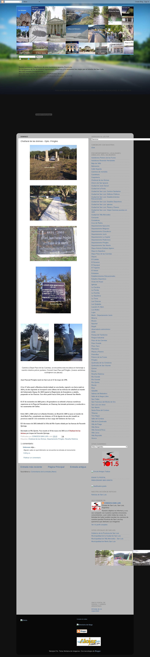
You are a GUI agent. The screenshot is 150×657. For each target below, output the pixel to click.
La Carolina (95, 287)
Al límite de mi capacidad (96, 610)
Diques (94, 257)
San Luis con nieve (98, 405)
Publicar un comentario (32, 458)
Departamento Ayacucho (100, 226)
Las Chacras (96, 301)
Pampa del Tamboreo (99, 335)
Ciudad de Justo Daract (100, 186)
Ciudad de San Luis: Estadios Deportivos (106, 202)
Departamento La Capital (100, 237)
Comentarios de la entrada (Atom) (43, 472)
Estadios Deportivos (98, 279)
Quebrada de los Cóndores (101, 363)
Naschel (94, 324)
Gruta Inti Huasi (97, 282)
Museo (93, 321)
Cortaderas (95, 220)
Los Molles (95, 310)
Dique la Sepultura (98, 251)
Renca (93, 371)
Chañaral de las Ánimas (37, 439)
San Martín (95, 407)
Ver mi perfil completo (99, 525)
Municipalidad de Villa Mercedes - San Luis (107, 539)
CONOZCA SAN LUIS (112, 503)
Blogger (98, 651)
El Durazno (95, 262)
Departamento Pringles (55, 439)
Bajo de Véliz (96, 163)
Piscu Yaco (95, 346)
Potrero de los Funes (99, 357)
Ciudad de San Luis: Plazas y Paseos (105, 207)
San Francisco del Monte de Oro (103, 402)
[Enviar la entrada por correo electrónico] (62, 436)
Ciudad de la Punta (98, 188)
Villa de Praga (96, 424)
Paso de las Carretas (99, 340)
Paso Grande (96, 343)
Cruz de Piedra (97, 223)
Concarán (95, 217)
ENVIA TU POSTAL (98, 477)
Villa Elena (95, 427)
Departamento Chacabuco (101, 231)
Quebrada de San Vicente (101, 365)
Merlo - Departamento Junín (101, 315)
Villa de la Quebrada (99, 421)
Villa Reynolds (96, 435)
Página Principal (56, 467)
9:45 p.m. (27, 453)
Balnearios (95, 166)
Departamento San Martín (101, 245)
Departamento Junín (99, 234)
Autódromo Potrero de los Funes (103, 158)
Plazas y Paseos (97, 352)
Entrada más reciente (31, 467)
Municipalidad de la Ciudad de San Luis (106, 536)
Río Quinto (95, 382)
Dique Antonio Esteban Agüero (102, 248)
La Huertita (95, 293)
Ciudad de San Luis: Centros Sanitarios (106, 191)
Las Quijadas (96, 304)
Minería (94, 318)
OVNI (93, 332)
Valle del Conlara (97, 419)
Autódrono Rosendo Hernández (103, 160)
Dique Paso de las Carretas (101, 254)
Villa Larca (95, 433)
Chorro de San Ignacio (99, 183)
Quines (94, 368)
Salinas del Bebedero (99, 393)
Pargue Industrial (97, 338)
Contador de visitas (82, 619)
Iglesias (94, 284)
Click (93, 147)
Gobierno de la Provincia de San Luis (105, 533)
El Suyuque (95, 265)
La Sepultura (96, 296)
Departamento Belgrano (100, 229)
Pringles (94, 360)
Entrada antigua (78, 467)
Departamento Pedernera (100, 240)
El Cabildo (95, 259)
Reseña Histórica (71, 439)
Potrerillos (95, 354)
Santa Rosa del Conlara (100, 410)
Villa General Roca (98, 430)
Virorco (94, 438)
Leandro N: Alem (97, 307)
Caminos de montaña (99, 172)
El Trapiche (95, 268)
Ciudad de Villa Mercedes (100, 215)
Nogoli (93, 326)
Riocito (93, 385)
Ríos (93, 388)
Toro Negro (95, 416)
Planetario (95, 349)
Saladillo (94, 391)
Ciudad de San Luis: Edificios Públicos (105, 194)
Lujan (93, 312)
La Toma (94, 298)
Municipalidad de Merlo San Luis (103, 541)
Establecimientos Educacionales (103, 276)
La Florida (95, 290)
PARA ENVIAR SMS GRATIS (101, 480)
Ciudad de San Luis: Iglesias (101, 204)
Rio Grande (95, 377)
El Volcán (94, 270)
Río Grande (95, 379)
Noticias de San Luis (99, 495)
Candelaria (95, 174)
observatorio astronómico (100, 329)
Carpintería (95, 177)
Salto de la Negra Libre (100, 396)
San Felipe (95, 399)
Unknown (27, 447)
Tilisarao (94, 413)
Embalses (95, 273)
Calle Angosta (96, 169)
